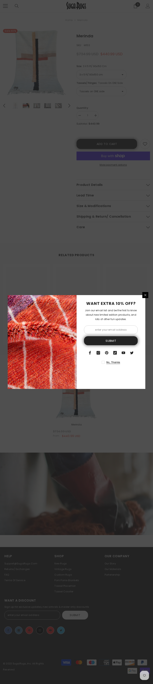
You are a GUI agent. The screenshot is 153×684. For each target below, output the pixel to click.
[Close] (145, 295)
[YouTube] (123, 353)
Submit (111, 341)
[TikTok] (115, 353)
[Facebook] (90, 353)
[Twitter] (132, 353)
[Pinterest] (107, 353)
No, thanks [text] (113, 362)
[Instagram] (98, 353)
